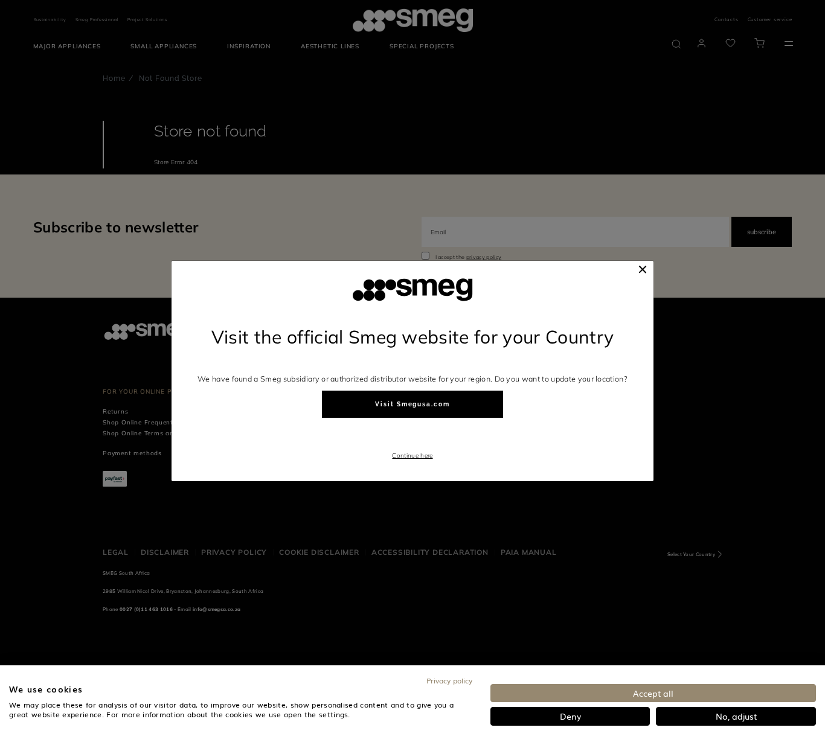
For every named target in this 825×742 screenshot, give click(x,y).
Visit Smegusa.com (412, 404)
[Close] (642, 269)
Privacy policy (449, 680)
